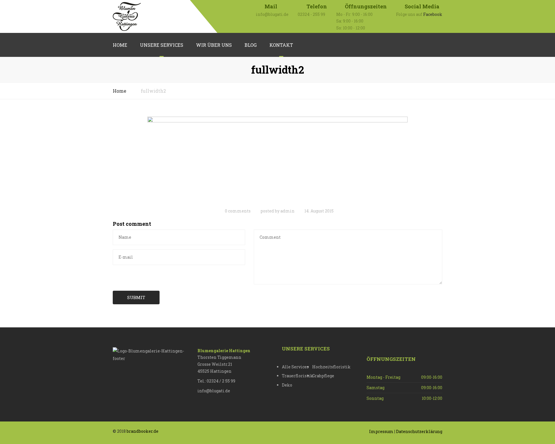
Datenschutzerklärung (419, 431)
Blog (251, 45)
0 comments (238, 211)
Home (120, 45)
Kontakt (281, 45)
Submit (136, 297)
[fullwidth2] (277, 160)
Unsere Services (161, 45)
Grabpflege (323, 375)
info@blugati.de (213, 390)
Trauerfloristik (297, 375)
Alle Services (295, 367)
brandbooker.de (142, 431)
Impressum (381, 431)
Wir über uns (214, 45)
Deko (287, 385)
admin (287, 211)
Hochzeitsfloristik (327, 367)
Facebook (432, 14)
